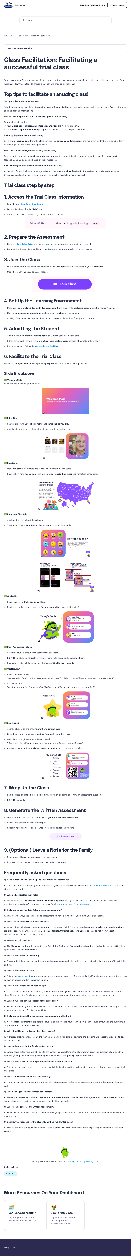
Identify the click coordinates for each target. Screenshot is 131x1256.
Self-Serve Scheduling (22, 1213)
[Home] (8, 5)
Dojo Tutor (9, 35)
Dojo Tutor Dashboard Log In (92, 5)
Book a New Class (62, 1213)
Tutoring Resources (40, 35)
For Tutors (23, 35)
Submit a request (117, 5)
